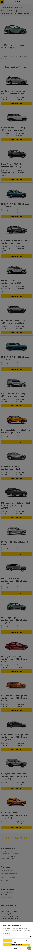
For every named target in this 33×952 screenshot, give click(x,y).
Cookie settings (16, 948)
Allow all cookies (16, 944)
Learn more (5, 935)
